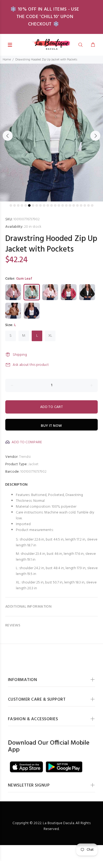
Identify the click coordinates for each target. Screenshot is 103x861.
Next (95, 136)
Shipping (20, 355)
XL (50, 336)
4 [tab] (22, 205)
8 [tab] (36, 205)
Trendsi (25, 457)
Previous (8, 136)
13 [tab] (55, 205)
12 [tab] (51, 205)
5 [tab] (25, 205)
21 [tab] (84, 205)
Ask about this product (31, 365)
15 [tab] (62, 205)
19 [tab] (77, 205)
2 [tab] (14, 205)
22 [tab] (88, 205)
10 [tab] (44, 205)
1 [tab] (11, 205)
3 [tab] (18, 205)
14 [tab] (59, 205)
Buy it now (51, 426)
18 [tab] (73, 205)
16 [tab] (66, 205)
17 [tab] (70, 205)
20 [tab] (81, 205)
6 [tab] (29, 205)
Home (7, 59)
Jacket (33, 464)
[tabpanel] (51, 132)
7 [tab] (33, 205)
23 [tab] (92, 205)
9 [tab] (40, 205)
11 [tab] (47, 205)
